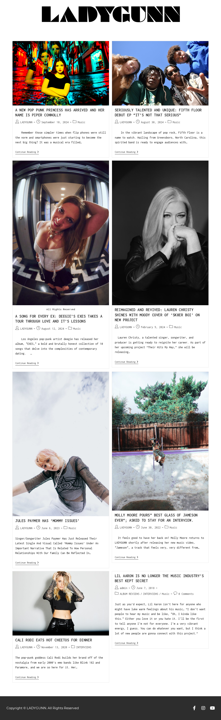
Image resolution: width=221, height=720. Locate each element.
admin (123, 588)
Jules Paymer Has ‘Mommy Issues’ (47, 521)
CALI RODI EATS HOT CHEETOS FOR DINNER (53, 640)
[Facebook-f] (194, 708)
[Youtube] (212, 708)
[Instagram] (203, 708)
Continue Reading (27, 151)
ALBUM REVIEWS (129, 593)
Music (81, 122)
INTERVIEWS (83, 647)
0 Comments (186, 593)
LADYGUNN (26, 122)
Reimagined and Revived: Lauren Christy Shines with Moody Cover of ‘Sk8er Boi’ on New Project (157, 315)
